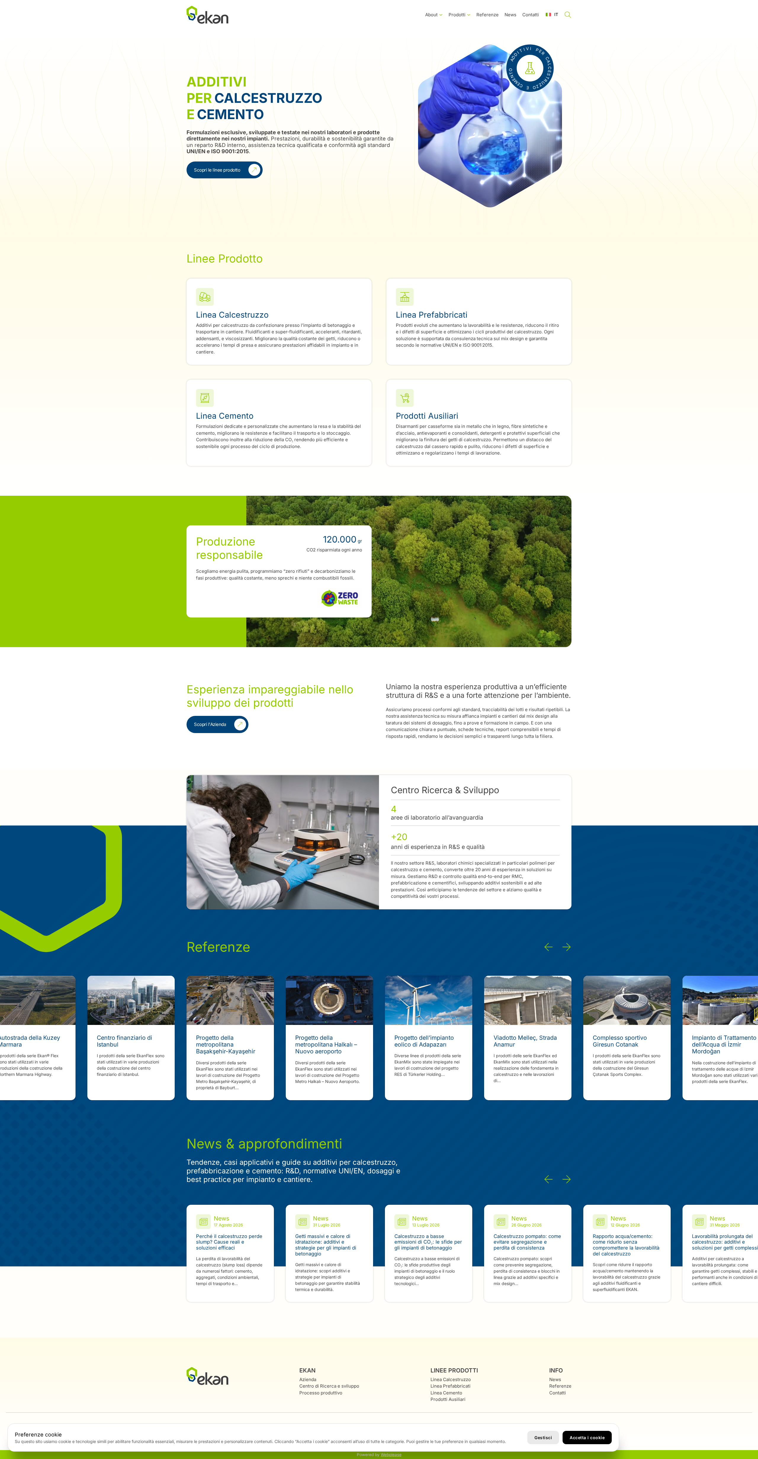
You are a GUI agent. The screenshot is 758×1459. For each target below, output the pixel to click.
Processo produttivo (320, 1393)
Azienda (307, 1379)
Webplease (391, 1454)
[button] (552, 14)
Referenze (487, 14)
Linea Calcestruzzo (451, 1379)
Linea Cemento (446, 1393)
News (510, 14)
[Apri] (568, 15)
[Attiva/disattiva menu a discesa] (441, 15)
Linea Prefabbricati (450, 1386)
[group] (131, 1038)
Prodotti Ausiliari (448, 1399)
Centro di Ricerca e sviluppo (329, 1386)
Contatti (530, 14)
